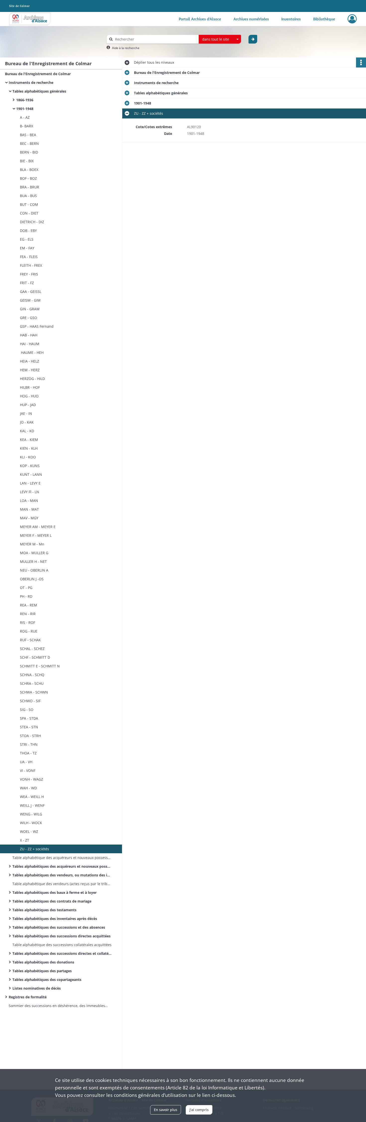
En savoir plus (165, 1109)
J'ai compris (199, 1109)
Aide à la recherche (125, 48)
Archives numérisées (251, 18)
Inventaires (291, 18)
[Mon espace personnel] (352, 19)
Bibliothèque (324, 18)
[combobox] (220, 39)
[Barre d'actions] (361, 62)
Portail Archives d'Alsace (200, 18)
